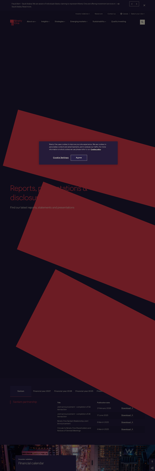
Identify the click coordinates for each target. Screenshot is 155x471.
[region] (78, 153)
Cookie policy (96, 149)
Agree (79, 158)
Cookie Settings (61, 158)
